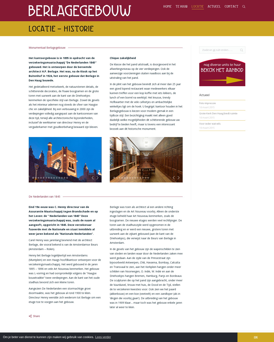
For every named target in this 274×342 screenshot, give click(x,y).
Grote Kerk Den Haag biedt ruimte (218, 113)
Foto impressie (207, 103)
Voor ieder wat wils (210, 123)
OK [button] (256, 337)
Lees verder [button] (103, 337)
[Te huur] (222, 87)
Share (36, 316)
